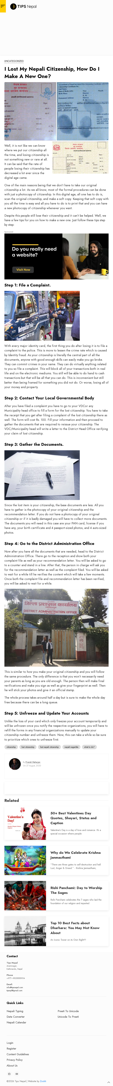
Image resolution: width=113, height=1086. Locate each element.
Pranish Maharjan (33, 762)
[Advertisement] (56, 34)
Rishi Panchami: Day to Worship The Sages (76, 890)
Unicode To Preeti (68, 1017)
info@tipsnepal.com (15, 987)
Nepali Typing (15, 1011)
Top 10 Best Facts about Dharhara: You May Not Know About (74, 927)
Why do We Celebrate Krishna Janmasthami (75, 855)
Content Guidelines (18, 1054)
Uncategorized (14, 61)
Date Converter (16, 1017)
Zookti (43, 1081)
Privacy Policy (15, 1060)
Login (10, 1043)
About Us (12, 1065)
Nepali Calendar (16, 1022)
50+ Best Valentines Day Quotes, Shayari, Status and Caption (73, 818)
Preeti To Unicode (68, 1011)
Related (11, 800)
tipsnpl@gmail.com (14, 990)
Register (11, 1048)
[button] (109, 1082)
